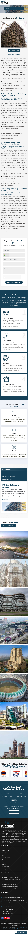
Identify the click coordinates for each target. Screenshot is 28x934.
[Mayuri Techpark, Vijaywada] (14, 602)
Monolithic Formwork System (10, 886)
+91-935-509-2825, (8, 909)
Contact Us (5, 862)
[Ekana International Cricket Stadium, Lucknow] (14, 688)
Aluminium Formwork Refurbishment (12, 882)
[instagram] (8, 918)
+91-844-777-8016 (8, 913)
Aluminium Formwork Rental (10, 877)
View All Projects (8, 525)
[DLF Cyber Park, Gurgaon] (14, 716)
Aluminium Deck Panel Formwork (11, 889)
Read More (5, 499)
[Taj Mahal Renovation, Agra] (14, 573)
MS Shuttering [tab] (5, 472)
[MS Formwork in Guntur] (14, 34)
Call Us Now (16, 808)
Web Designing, (22, 927)
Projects (4, 853)
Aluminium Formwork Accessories (11, 879)
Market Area (5, 866)
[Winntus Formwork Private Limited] (4, 2)
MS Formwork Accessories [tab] (8, 476)
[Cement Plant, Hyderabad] (14, 745)
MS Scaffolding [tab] (6, 469)
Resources (5, 859)
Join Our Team (6, 857)
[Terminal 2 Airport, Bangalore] (14, 545)
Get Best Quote (14, 50)
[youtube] (5, 918)
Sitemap (4, 864)
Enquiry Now (14, 812)
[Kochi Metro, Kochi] (14, 630)
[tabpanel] (14, 497)
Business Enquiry (21, 932)
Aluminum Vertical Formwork (10, 884)
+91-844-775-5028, (8, 907)
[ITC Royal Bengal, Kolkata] (14, 659)
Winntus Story (6, 850)
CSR (3, 855)
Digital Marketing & (8, 928)
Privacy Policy (5, 869)
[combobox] (6, 255)
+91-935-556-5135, (8, 911)
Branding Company (19, 928)
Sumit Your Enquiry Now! (14, 282)
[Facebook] (2, 918)
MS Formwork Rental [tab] (7, 479)
